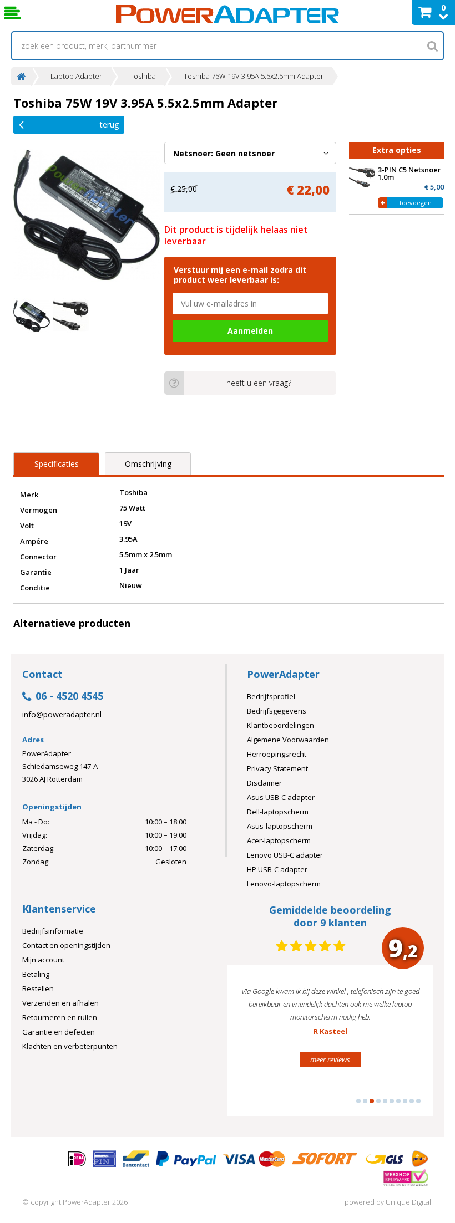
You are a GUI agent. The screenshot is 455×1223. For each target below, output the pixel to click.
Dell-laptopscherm (278, 812)
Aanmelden (250, 330)
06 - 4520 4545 (69, 696)
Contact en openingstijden (66, 945)
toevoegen (416, 202)
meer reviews (347, 1098)
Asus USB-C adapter (281, 797)
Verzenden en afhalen (60, 1003)
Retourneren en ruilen (59, 1017)
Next (407, 1045)
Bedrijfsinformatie (52, 931)
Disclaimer (264, 783)
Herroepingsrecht (276, 754)
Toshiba (143, 76)
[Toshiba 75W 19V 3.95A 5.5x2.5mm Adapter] (86, 215)
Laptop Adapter (76, 76)
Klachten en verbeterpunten (70, 1046)
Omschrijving (148, 463)
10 (418, 1101)
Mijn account (43, 960)
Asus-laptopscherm (279, 826)
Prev (253, 1045)
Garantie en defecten (58, 1032)
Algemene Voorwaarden (288, 740)
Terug (109, 124)
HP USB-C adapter (277, 869)
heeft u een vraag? (258, 383)
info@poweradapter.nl (62, 714)
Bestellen (38, 988)
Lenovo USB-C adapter (285, 855)
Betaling (35, 974)
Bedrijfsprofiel (271, 696)
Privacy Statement (277, 768)
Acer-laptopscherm (279, 840)
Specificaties (56, 463)
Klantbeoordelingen (280, 725)
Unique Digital (408, 1202)
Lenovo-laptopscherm (284, 884)
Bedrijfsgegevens (276, 711)
